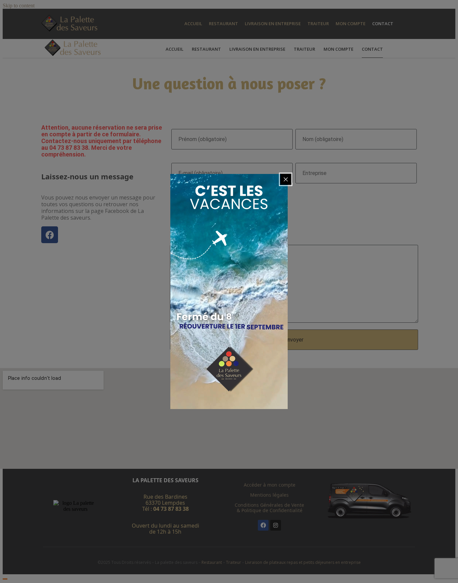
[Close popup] (285, 179)
